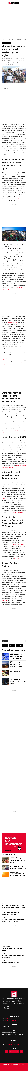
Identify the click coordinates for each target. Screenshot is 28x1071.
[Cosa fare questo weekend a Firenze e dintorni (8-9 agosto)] (5, 664)
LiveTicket (17, 558)
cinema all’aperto (10, 363)
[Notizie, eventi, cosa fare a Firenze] (13, 2)
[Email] (21, 645)
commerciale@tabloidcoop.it (12, 1044)
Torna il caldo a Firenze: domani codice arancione (17, 874)
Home (3, 39)
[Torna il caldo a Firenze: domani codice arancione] (5, 874)
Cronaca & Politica (14, 857)
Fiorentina (4, 917)
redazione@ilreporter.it (10, 1020)
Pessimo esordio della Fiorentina (11, 962)
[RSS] (13, 1051)
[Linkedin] (10, 645)
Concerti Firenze (12, 641)
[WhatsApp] (13, 645)
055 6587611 (9, 1018)
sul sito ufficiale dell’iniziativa (16, 544)
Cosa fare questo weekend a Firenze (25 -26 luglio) (18, 681)
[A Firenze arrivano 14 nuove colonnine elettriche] (5, 867)
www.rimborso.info (18, 512)
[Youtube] (21, 1051)
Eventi (6, 39)
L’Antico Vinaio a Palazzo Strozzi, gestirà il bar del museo (17, 860)
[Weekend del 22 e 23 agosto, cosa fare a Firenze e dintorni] (5, 656)
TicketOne (21, 199)
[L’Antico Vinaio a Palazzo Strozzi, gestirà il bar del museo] (5, 860)
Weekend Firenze (12, 39)
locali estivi (19, 363)
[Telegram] (17, 645)
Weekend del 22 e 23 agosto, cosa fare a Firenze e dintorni (16, 656)
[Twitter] (6, 645)
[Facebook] (3, 645)
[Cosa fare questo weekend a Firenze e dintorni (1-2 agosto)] (5, 673)
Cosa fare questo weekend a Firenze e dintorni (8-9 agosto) (16, 664)
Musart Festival (12, 199)
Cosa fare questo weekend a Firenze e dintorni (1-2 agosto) (16, 673)
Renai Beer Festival (7, 365)
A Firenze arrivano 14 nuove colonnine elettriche (18, 867)
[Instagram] (10, 1051)
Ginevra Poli (5, 88)
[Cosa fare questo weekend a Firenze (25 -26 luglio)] (5, 681)
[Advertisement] (14, 23)
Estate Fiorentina (12, 322)
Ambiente (12, 865)
